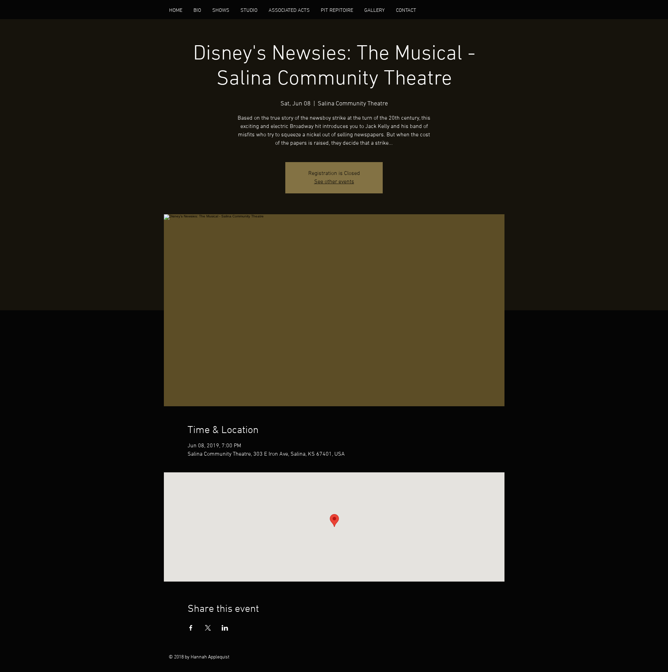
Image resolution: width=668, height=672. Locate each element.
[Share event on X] (208, 628)
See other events (334, 181)
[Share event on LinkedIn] (225, 628)
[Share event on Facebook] (191, 628)
